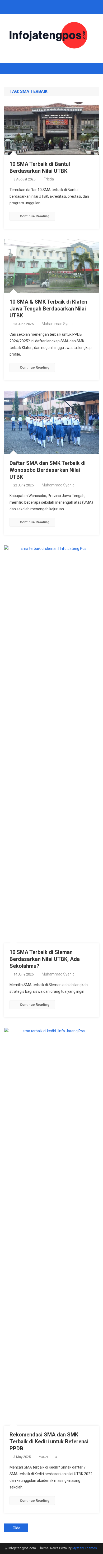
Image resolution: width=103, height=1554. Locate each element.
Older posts (20, 1528)
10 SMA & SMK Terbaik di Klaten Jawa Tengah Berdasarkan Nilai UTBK (48, 309)
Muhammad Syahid (58, 324)
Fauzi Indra (48, 1456)
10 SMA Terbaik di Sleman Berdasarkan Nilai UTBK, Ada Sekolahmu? (45, 959)
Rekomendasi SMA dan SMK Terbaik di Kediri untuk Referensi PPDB (49, 1441)
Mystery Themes (84, 1548)
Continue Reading (34, 216)
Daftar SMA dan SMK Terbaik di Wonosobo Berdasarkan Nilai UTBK (48, 470)
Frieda (49, 179)
